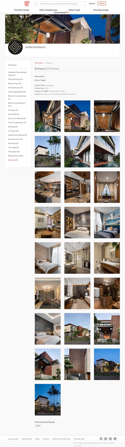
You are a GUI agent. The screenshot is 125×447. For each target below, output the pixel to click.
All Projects (12, 65)
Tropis (38, 426)
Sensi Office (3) (13, 114)
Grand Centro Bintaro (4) (17, 135)
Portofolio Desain (21, 10)
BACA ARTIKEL (13, 439)
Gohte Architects (35, 47)
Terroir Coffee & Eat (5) (17, 123)
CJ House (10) (13, 131)
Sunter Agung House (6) (17, 92)
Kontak (46, 439)
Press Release (26, 439)
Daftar (101, 3)
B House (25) (13, 160)
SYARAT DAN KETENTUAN (61, 439)
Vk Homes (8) (13, 143)
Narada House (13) (15, 139)
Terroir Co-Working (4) (17, 118)
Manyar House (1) (14, 83)
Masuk (92, 3)
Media (37, 439)
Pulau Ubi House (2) (15, 79)
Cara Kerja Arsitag (100, 10)
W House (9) (12, 127)
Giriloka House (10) (15, 88)
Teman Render (61, 12)
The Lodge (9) (13, 147)
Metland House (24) (15, 156)
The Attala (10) (14, 152)
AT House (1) (13, 110)
